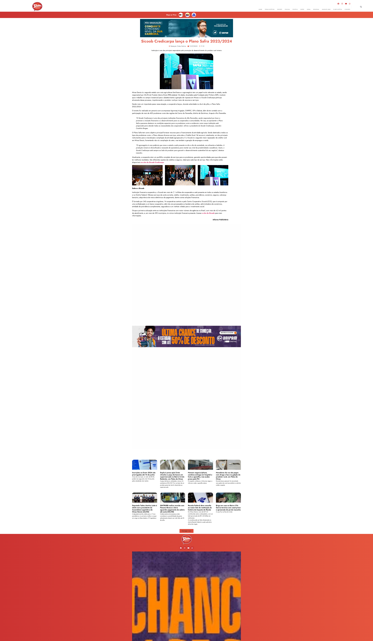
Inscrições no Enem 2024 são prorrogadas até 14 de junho (143, 473)
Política (295, 9)
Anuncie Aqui (326, 9)
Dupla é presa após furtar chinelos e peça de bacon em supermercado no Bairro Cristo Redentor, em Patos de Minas (172, 475)
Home (260, 9)
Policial (287, 9)
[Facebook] (338, 3)
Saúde (302, 9)
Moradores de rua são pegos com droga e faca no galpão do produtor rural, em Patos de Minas (228, 475)
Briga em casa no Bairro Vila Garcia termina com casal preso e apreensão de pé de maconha (228, 507)
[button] (361, 6)
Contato (347, 9)
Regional (316, 9)
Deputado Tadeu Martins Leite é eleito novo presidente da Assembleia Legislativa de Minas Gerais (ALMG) (144, 508)
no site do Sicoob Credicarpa (152, 162)
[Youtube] (346, 3)
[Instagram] (342, 3)
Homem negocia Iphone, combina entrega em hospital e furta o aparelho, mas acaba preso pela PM (200, 475)
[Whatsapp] (349, 3)
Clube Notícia (337, 9)
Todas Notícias (269, 9)
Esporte (279, 9)
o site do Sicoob (208, 213)
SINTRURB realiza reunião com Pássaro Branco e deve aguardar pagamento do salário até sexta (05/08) (172, 508)
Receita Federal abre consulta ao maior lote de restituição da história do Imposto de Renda (200, 507)
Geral (309, 9)
